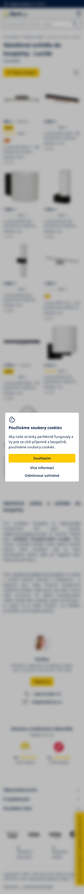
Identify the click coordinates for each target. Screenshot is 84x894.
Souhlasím (42, 458)
